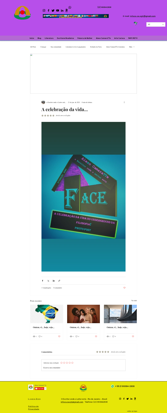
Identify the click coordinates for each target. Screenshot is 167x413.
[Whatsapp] (113, 386)
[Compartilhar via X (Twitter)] (48, 281)
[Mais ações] (124, 102)
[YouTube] (57, 10)
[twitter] (53, 10)
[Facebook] (48, 10)
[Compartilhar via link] (59, 281)
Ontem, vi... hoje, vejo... (43, 327)
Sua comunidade (56, 47)
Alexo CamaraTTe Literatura (115, 47)
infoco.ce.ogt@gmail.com (143, 16)
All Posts (33, 47)
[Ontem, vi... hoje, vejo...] (46, 314)
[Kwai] (66, 10)
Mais (130, 47)
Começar (43, 47)
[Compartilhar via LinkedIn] (54, 281)
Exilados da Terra (96, 47)
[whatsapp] (69, 7)
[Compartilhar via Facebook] (42, 281)
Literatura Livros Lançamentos (76, 47)
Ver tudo (134, 300)
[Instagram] (44, 10)
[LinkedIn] (62, 10)
